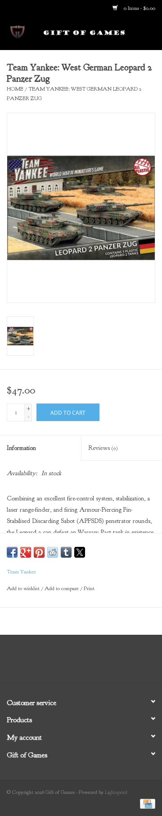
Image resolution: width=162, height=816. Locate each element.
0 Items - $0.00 (138, 8)
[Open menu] (17, 31)
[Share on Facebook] (12, 552)
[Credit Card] (146, 803)
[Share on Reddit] (52, 552)
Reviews (102, 448)
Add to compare (62, 588)
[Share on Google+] (25, 552)
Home (15, 88)
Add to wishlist (24, 588)
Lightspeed (116, 792)
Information (21, 448)
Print (89, 588)
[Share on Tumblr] (66, 552)
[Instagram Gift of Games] (105, 662)
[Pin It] (39, 552)
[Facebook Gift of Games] (57, 662)
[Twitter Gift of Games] (73, 662)
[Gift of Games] (98, 33)
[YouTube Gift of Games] (89, 662)
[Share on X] (79, 552)
